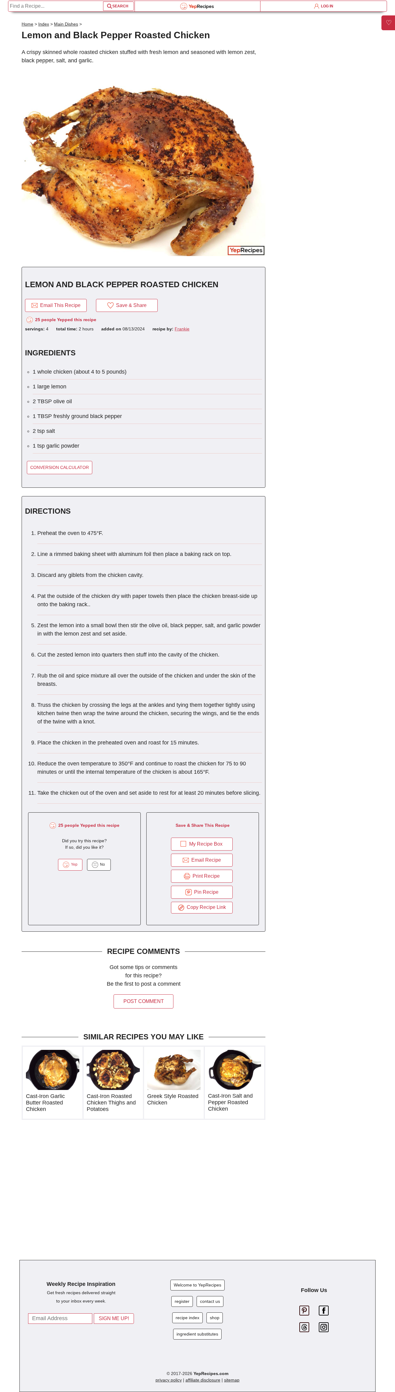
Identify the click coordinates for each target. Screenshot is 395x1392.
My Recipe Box (206, 844)
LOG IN (326, 6)
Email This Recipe (59, 305)
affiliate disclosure (202, 1380)
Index (43, 24)
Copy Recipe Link (205, 907)
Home (27, 24)
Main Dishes (66, 24)
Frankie (182, 328)
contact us (210, 1301)
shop (214, 1317)
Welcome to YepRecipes (197, 1284)
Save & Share (130, 305)
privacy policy (169, 1380)
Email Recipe (205, 860)
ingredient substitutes (197, 1334)
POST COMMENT (143, 1001)
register (182, 1301)
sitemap (231, 1380)
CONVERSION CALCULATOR (59, 467)
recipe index (187, 1317)
